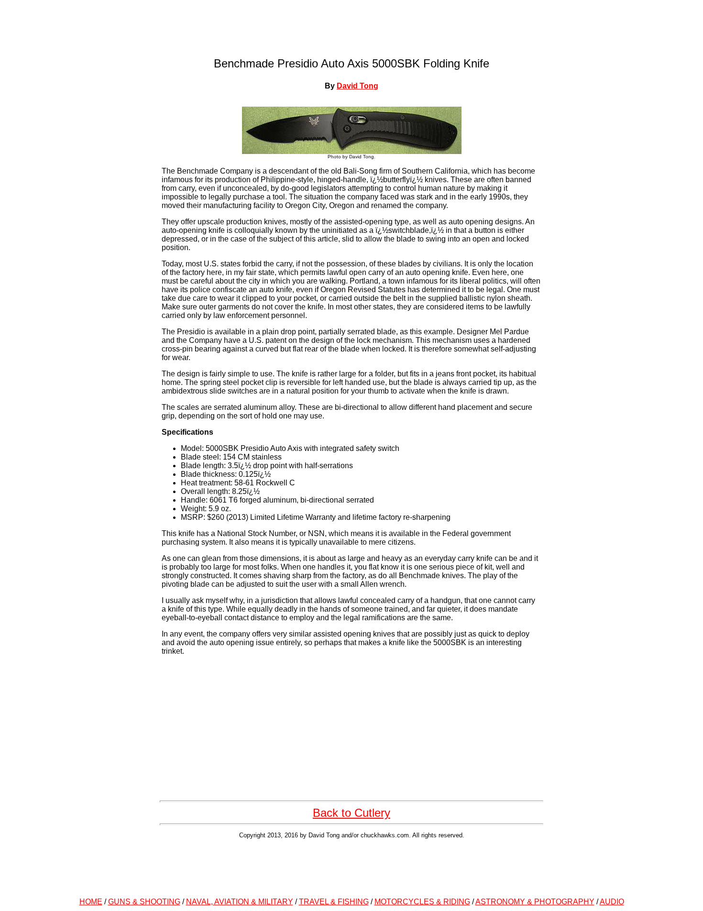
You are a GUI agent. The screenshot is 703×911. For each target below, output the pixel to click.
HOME (90, 902)
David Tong (357, 86)
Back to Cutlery (351, 812)
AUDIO (612, 902)
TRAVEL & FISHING (334, 902)
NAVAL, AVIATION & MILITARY (239, 902)
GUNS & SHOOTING (144, 902)
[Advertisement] (351, 866)
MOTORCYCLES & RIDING (422, 902)
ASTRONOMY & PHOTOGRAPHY (534, 902)
